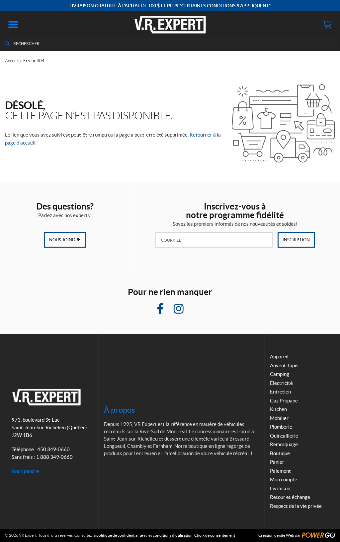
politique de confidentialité (119, 535)
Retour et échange (290, 497)
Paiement (280, 471)
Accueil (12, 60)
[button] (13, 24)
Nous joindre (65, 239)
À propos (119, 409)
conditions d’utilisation (173, 535)
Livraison (280, 488)
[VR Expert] (170, 24)
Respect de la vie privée (296, 506)
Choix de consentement (214, 535)
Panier (277, 462)
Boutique (280, 453)
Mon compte (283, 479)
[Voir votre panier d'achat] (326, 24)
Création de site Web (276, 535)
